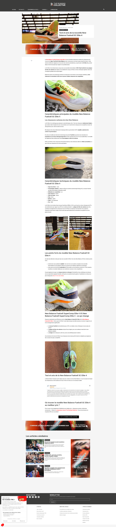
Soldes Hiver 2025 (86, 518)
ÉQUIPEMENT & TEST (63, 29)
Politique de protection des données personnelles (69, 513)
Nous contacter (39, 518)
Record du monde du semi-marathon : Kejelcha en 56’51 (55, 442)
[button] (2, 525)
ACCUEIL (14, 9)
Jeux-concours (39, 509)
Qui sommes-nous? (40, 511)
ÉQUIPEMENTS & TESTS (33, 9)
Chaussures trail (85, 511)
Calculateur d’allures (40, 516)
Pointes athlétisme (86, 513)
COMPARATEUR (54, 9)
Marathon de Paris (86, 520)
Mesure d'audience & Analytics (8, 514)
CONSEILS (44, 9)
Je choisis (14, 520)
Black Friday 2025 (86, 516)
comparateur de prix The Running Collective (66, 410)
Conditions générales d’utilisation (66, 511)
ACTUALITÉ (21, 9)
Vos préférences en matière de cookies (67, 509)
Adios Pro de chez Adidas (58, 275)
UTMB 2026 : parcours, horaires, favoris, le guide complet (53, 455)
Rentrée (84, 522)
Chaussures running (86, 509)
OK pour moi (22, 520)
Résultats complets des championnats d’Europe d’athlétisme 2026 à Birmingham (55, 469)
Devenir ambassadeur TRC (41, 513)
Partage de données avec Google (8, 513)
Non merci (5, 520)
